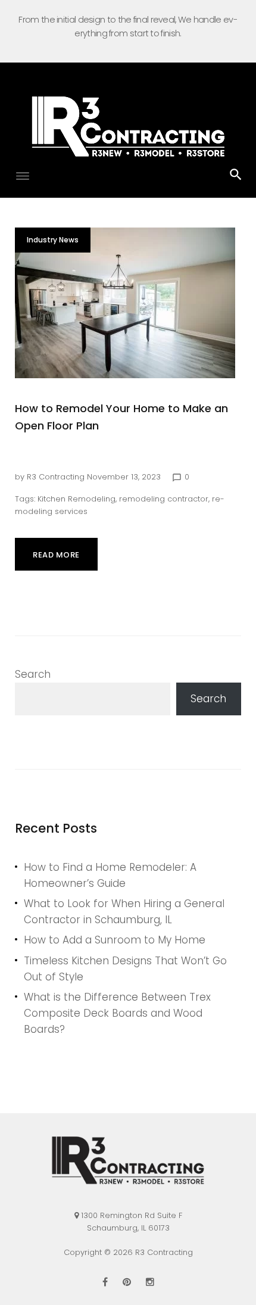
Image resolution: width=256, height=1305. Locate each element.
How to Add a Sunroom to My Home (114, 940)
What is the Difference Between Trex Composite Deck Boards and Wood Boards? (117, 1013)
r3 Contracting (56, 476)
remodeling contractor (163, 498)
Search (33, 674)
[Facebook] (105, 1282)
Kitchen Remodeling (76, 498)
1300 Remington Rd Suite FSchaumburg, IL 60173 (131, 1222)
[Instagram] (150, 1282)
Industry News (53, 240)
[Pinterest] (127, 1282)
